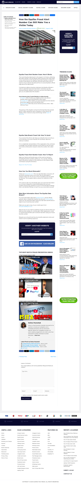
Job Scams (34, 439)
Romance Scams (36, 451)
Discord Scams (20, 441)
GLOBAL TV (50, 449)
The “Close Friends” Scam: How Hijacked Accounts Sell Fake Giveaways (65, 128)
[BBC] (74, 416)
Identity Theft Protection (69, 463)
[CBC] (40, 416)
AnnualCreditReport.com (25, 206)
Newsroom (3, 451)
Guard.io (23, 97)
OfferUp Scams (20, 443)
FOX (49, 441)
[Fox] (7, 416)
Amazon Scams (21, 433)
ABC (49, 433)
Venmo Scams (35, 462)
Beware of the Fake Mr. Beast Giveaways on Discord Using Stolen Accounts (64, 161)
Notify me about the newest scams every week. (35, 395)
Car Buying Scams (21, 449)
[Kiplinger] (20, 416)
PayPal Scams (20, 437)
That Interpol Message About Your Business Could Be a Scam (64, 197)
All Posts (24, 348)
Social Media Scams (36, 453)
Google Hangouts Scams (23, 468)
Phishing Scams (36, 445)
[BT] (61, 416)
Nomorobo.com (29, 173)
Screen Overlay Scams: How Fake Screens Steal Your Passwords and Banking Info (65, 77)
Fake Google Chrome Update (30, 345)
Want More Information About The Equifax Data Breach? (10, 28)
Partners (3, 443)
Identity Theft (20, 470)
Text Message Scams (37, 455)
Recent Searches (5, 447)
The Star (50, 443)
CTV (49, 447)
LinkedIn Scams (36, 441)
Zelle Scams (35, 466)
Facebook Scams (21, 462)
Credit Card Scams (21, 455)
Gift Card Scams (21, 466)
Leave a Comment (23, 28)
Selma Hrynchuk (34, 323)
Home (2, 433)
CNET (49, 437)
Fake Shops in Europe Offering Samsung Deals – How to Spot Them (65, 233)
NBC (49, 439)
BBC (49, 435)
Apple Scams (20, 445)
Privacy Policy (4, 455)
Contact (3, 445)
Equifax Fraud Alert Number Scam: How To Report (10, 23)
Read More (62, 86)
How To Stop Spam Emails (70, 439)
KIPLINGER (50, 451)
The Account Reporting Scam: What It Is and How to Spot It (65, 94)
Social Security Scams (22, 435)
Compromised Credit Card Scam (31, 343)
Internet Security (36, 437)
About (2, 435)
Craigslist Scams (21, 453)
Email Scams (20, 458)
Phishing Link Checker (6, 441)
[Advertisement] (37, 64)
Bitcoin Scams (20, 439)
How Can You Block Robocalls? (8, 25)
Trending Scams (5, 453)
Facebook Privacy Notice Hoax (30, 346)
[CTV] (27, 416)
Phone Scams (35, 447)
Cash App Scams (21, 451)
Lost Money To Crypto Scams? (71, 460)
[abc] (47, 416)
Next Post (54, 356)
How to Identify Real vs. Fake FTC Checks (64, 144)
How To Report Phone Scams (70, 441)
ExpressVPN (24, 103)
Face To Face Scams (22, 460)
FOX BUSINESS (51, 445)
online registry (49, 199)
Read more (37, 335)
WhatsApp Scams (36, 464)
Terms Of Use (4, 458)
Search (76, 2)
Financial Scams (21, 464)
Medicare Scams (36, 443)
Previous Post (22, 356)
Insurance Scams (36, 435)
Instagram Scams (36, 433)
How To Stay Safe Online (38, 468)
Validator (3, 439)
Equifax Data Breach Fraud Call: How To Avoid (10, 21)
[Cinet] (13, 416)
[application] (25, 2)
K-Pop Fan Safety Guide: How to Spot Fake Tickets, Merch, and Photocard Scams (65, 215)
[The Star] (67, 416)
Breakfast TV (51, 453)
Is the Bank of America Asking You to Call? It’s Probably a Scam (64, 111)
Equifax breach (40, 197)
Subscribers (4, 449)
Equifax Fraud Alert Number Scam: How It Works (10, 19)
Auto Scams (20, 447)
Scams (2, 437)
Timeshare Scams (36, 458)
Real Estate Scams (36, 449)
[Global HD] (34, 416)
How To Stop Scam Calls (69, 443)
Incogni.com (24, 100)
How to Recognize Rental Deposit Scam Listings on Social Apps (64, 250)
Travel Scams (35, 460)
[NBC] (54, 416)
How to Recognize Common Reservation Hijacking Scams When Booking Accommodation (64, 269)
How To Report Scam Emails (70, 455)
